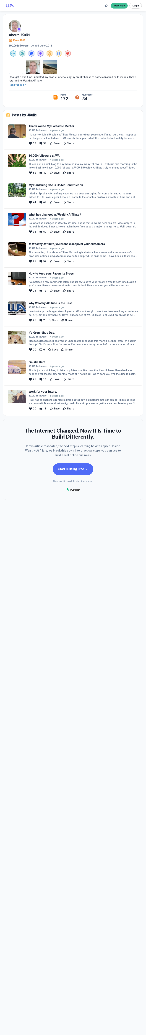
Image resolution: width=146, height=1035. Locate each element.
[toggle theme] (106, 6)
